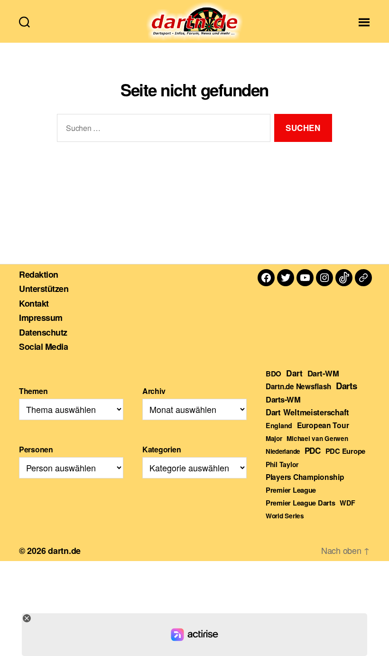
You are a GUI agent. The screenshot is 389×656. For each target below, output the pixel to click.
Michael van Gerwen (317, 438)
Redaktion (38, 274)
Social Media (43, 346)
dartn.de (64, 550)
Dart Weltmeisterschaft (307, 412)
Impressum (41, 317)
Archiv (153, 390)
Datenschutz (43, 332)
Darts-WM (283, 399)
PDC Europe (345, 451)
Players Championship (305, 476)
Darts (346, 385)
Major (274, 438)
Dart (294, 373)
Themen (33, 390)
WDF (347, 502)
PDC (313, 450)
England (279, 425)
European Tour (323, 425)
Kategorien (161, 449)
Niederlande (283, 451)
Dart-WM (323, 373)
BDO (273, 373)
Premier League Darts (300, 502)
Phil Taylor (282, 464)
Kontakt (34, 303)
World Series (285, 515)
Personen (36, 449)
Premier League (291, 490)
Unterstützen (43, 288)
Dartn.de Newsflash (298, 386)
